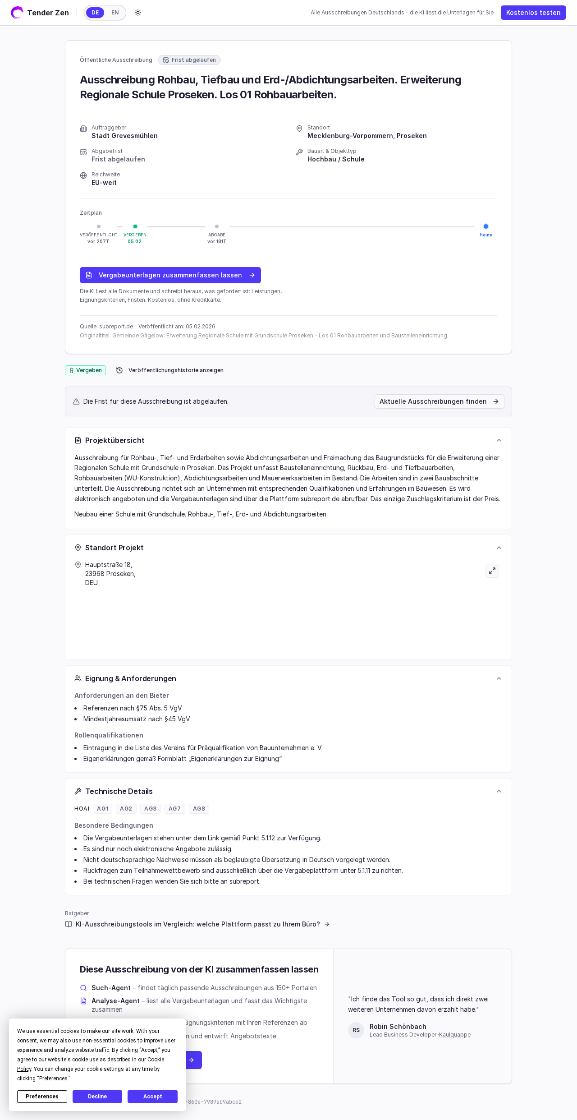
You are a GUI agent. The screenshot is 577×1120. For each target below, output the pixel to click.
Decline (97, 1096)
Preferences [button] (53, 1078)
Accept (152, 1096)
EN (115, 12)
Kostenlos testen (533, 12)
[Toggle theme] (138, 13)
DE (95, 12)
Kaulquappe (455, 1034)
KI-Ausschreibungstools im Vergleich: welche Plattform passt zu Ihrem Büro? (198, 924)
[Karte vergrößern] (395, 605)
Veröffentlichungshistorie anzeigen (176, 370)
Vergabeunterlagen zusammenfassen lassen (170, 275)
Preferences (42, 1096)
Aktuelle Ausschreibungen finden (433, 401)
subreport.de (116, 326)
